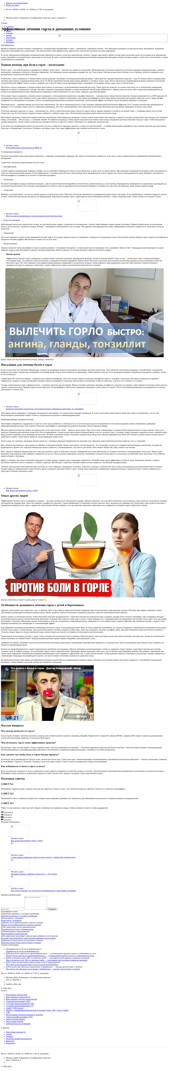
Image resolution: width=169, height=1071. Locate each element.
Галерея (9, 40)
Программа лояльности (16, 1032)
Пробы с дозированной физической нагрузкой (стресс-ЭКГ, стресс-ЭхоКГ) (37, 1010)
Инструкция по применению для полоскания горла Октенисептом (34, 216)
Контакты (10, 42)
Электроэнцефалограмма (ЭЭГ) (19, 1017)
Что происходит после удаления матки (17, 929)
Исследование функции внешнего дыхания (24, 1015)
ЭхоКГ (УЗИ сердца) (14, 1008)
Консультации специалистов (18, 997)
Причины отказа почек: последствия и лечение (21, 943)
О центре (10, 26)
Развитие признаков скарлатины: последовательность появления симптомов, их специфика (45, 409)
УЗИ (8, 1012)
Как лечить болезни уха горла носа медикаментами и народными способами (43, 891)
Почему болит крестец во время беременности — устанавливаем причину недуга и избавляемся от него (50, 956)
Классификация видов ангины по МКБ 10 (24, 148)
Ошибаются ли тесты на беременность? (22, 951)
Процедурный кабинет (15, 1019)
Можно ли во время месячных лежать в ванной (21, 925)
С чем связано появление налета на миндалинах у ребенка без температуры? (43, 857)
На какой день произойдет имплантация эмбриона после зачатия (28, 938)
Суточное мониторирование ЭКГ (20, 1004)
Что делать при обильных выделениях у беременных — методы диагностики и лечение (43, 969)
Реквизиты (10, 1043)
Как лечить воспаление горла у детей (21, 490)
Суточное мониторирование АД (19, 1006)
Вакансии (10, 1041)
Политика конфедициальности (19, 1039)
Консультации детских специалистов (21, 999)
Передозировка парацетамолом (14, 934)
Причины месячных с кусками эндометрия (19, 916)
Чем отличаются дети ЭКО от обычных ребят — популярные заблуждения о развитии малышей (46, 960)
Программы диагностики (16, 995)
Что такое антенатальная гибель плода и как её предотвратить (32, 965)
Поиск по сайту (12, 5)
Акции (9, 35)
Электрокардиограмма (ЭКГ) (18, 1001)
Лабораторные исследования (18, 1024)
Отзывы (9, 33)
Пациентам (10, 38)
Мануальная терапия (14, 1021)
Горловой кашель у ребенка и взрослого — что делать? (34, 874)
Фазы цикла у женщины (11, 920)
